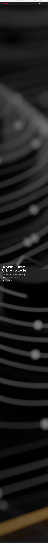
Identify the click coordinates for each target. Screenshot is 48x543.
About (38, 0)
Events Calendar (28, 0)
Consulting (33, 0)
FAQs (41, 0)
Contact (40, 3)
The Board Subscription (20, 0)
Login (44, 0)
